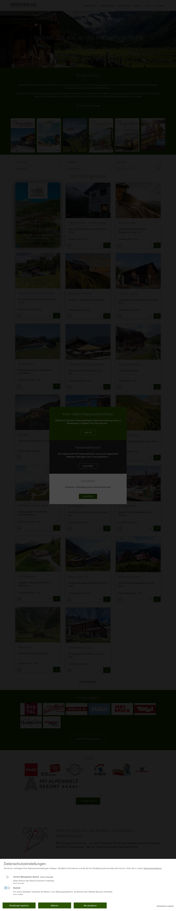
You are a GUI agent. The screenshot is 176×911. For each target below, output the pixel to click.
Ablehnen (54, 905)
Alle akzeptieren (90, 905)
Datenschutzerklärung (153, 868)
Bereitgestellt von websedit (165, 906)
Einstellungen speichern (19, 905)
